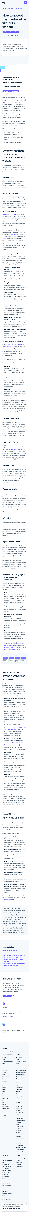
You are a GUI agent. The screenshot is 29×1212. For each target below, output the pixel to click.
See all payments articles (9, 950)
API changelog (19, 1145)
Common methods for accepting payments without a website (11, 78)
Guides (4, 1158)
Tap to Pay (8, 508)
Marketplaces (19, 1076)
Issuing (4, 1089)
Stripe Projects (20, 1149)
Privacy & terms (6, 1170)
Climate (4, 1070)
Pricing (4, 1057)
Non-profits (19, 1106)
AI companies (19, 1087)
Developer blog (20, 1151)
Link (3, 1091)
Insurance (18, 1100)
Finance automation (21, 1070)
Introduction (6, 75)
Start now (6, 996)
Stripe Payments (7, 822)
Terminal (4, 1113)
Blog (3, 1162)
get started (7, 899)
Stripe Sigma (5, 1108)
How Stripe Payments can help (11, 86)
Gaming (18, 1094)
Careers (18, 1160)
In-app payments (20, 1074)
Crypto (4, 1074)
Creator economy (20, 1089)
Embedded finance (21, 1068)
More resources (7, 8)
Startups (18, 1059)
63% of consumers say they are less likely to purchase (14, 742)
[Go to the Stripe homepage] (4, 1048)
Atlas (3, 1059)
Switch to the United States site (11, 1208)
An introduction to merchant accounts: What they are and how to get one (14, 959)
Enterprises (19, 1057)
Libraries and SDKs (21, 1147)
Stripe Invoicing (14, 449)
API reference (19, 1141)
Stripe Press (19, 1164)
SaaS (17, 1085)
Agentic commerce (21, 1061)
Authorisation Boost (7, 1061)
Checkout (5, 1068)
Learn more (6, 53)
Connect (4, 1072)
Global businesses (21, 1072)
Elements (5, 1079)
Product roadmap (20, 1158)
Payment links (6, 1096)
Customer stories (7, 1160)
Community (5, 1164)
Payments (18, 8)
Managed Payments (7, 1094)
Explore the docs (7, 1035)
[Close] (26, 1204)
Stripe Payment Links (8, 214)
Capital (4, 1066)
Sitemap (4, 1181)
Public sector (19, 1112)
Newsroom (19, 1162)
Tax (3, 1111)
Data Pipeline (6, 1076)
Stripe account (16, 234)
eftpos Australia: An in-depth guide (14, 955)
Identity (4, 1085)
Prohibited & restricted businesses (5, 1174)
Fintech (18, 1091)
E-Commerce (19, 1066)
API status (18, 1143)
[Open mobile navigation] (25, 2)
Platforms (18, 1083)
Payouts (4, 1100)
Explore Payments (7, 1016)
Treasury (4, 1115)
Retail (17, 1114)
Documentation (20, 1138)
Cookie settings (6, 1183)
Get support (5, 1191)
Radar (4, 1102)
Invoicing (4, 1087)
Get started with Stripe (10, 32)
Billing (3, 1063)
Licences (4, 1178)
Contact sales (17, 996)
